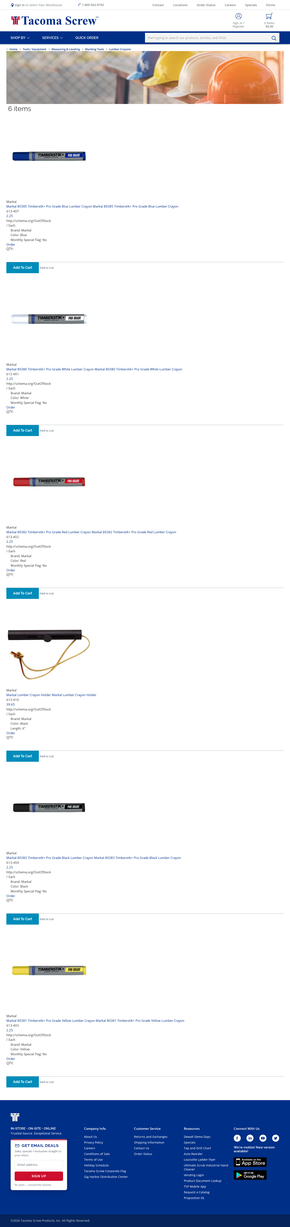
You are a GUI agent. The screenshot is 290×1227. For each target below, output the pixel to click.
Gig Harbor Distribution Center (106, 1177)
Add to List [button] (47, 268)
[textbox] (212, 38)
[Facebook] (237, 1138)
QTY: (10, 249)
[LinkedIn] (249, 1138)
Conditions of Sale (97, 1154)
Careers (230, 5)
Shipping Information (149, 1142)
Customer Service (147, 1128)
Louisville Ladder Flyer (199, 1160)
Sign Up (39, 1176)
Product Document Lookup (202, 1181)
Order (10, 244)
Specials (251, 5)
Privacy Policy (93, 1142)
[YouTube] (262, 1138)
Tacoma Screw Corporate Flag (105, 1171)
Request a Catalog (197, 1192)
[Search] (275, 38)
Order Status (206, 5)
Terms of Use (93, 1160)
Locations (180, 5)
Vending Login (194, 1175)
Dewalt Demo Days (197, 1137)
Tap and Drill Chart (197, 1148)
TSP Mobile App (195, 1186)
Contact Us (141, 1148)
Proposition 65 (194, 1198)
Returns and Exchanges (151, 1137)
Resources (192, 1128)
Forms (270, 5)
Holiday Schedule (96, 1165)
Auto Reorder (193, 1154)
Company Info (95, 1128)
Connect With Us (246, 1128)
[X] (275, 1138)
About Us (90, 1137)
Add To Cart (22, 268)
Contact (158, 5)
